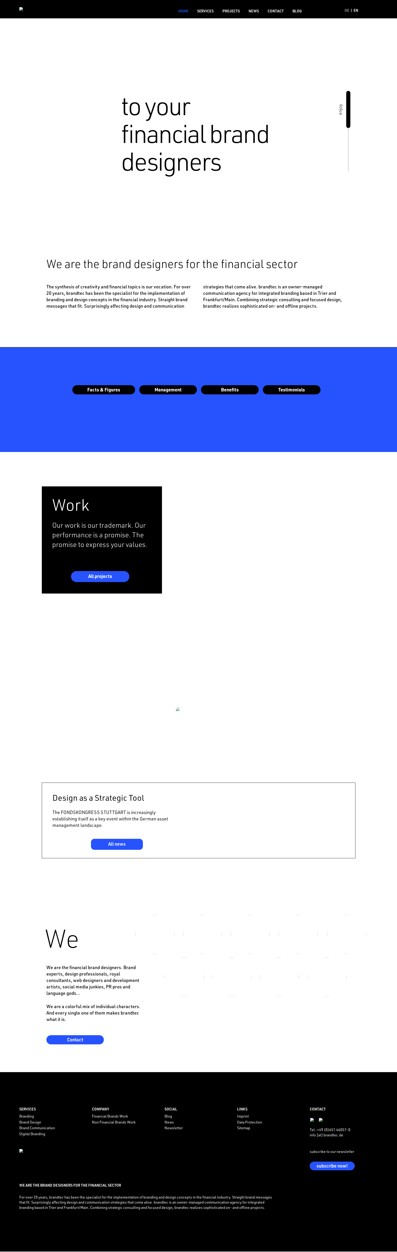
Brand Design (30, 1122)
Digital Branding (32, 1134)
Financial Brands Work (110, 1116)
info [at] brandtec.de (326, 1135)
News (254, 10)
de (347, 10)
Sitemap (243, 1128)
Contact (276, 10)
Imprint (243, 1116)
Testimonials (291, 390)
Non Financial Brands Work (114, 1122)
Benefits (230, 390)
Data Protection (249, 1122)
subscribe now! (332, 1166)
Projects (231, 10)
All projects (100, 576)
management (168, 390)
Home (183, 10)
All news (117, 844)
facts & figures (103, 390)
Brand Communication (37, 1128)
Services (205, 10)
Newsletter (173, 1128)
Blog (297, 10)
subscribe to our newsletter (332, 1151)
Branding (26, 1116)
